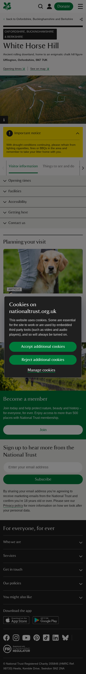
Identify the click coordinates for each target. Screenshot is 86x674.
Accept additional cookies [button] (43, 347)
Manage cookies (41, 370)
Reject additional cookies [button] (43, 360)
